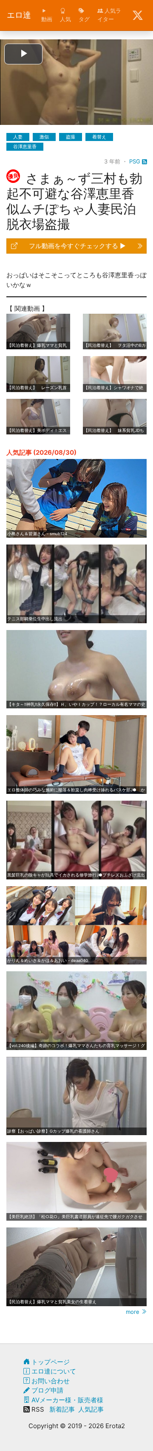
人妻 (18, 137)
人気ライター (109, 14)
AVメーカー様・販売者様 (66, 1400)
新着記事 (62, 1409)
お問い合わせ (50, 1381)
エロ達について (53, 1371)
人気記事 (91, 1409)
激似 (44, 137)
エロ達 (19, 15)
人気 (65, 19)
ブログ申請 (46, 1390)
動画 (46, 19)
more (133, 1311)
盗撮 (70, 137)
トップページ (50, 1362)
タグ (84, 19)
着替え (99, 137)
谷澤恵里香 (25, 146)
